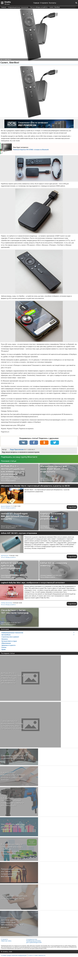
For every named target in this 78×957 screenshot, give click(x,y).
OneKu (7, 2)
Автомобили (5, 635)
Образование (6, 643)
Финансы (4, 639)
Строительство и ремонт (10, 637)
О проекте (44, 3)
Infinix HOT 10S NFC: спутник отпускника (19, 533)
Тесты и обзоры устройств (8, 480)
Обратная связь (6, 941)
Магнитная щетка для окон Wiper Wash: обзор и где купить (54, 469)
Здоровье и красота (8, 645)
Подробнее (72, 507)
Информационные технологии (12, 633)
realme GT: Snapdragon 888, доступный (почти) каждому (15, 516)
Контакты (52, 3)
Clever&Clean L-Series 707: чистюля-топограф (15, 611)
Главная (36, 3)
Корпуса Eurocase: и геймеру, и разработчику (52, 516)
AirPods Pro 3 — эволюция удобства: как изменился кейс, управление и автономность (13, 471)
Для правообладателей (33, 942)
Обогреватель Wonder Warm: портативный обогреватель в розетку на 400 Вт (35, 486)
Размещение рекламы (33, 941)
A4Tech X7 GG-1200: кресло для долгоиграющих (12, 565)
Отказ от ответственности (36, 955)
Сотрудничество (31, 939)
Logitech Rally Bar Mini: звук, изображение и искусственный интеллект (33, 582)
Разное (3, 647)
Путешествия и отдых (9, 641)
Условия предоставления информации (14, 955)
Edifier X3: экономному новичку (53, 564)
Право (3, 649)
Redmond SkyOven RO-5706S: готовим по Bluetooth (31, 149)
